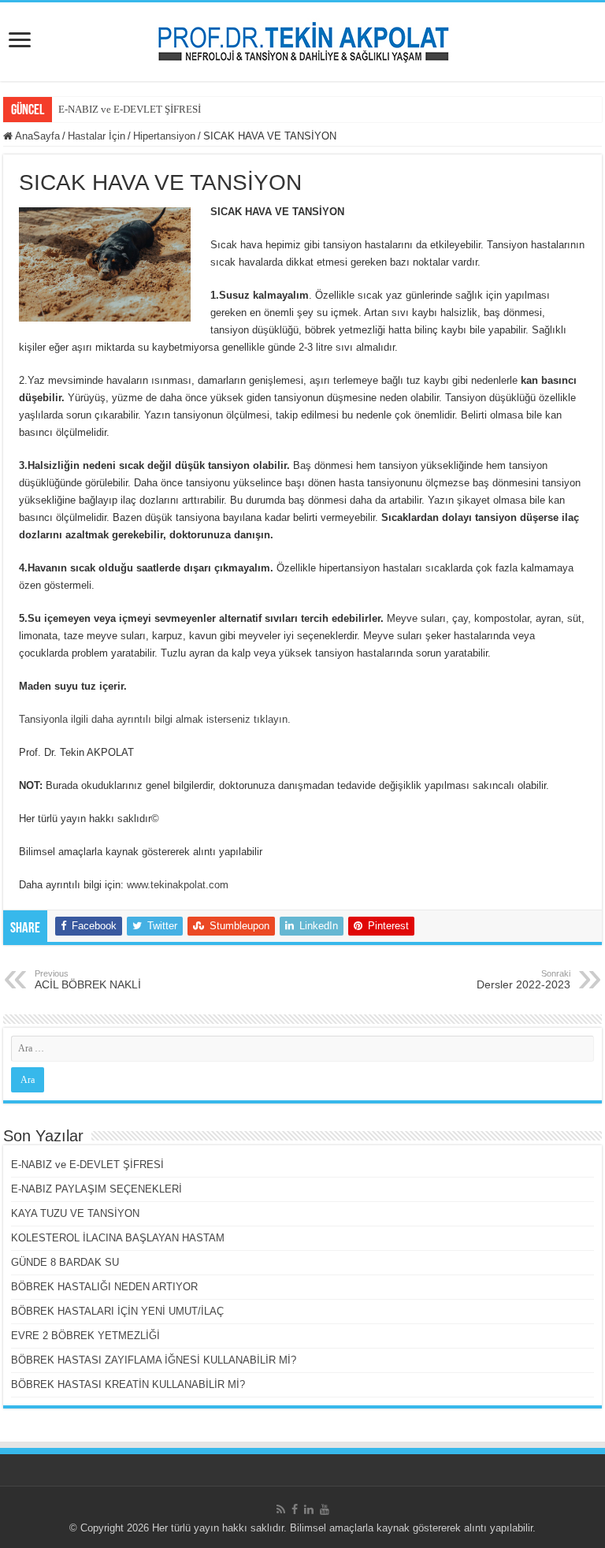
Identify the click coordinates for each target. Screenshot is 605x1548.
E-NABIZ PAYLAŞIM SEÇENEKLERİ (96, 1189)
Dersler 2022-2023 (523, 980)
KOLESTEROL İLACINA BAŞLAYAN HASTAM (118, 1238)
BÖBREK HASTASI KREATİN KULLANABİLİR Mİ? (128, 1384)
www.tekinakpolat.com (177, 885)
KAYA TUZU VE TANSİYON (75, 1213)
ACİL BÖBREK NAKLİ (88, 980)
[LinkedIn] (308, 1509)
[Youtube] (324, 1509)
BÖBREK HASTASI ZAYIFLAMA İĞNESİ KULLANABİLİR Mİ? (153, 1360)
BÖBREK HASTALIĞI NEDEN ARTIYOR (104, 1287)
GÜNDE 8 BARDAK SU (65, 1262)
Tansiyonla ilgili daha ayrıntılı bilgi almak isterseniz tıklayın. (155, 719)
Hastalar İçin (96, 136)
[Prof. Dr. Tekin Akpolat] (303, 39)
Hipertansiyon (164, 136)
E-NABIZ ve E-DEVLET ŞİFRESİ (129, 109)
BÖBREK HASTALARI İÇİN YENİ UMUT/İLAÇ (117, 1311)
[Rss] (281, 1509)
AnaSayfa (36, 136)
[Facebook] (294, 1509)
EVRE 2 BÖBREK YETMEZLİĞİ (85, 1335)
